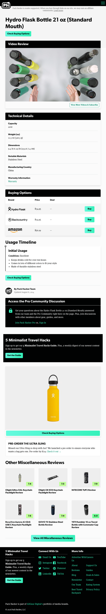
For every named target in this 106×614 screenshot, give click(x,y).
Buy (90, 209)
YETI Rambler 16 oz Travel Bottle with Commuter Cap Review (85, 525)
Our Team (76, 584)
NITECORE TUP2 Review (84, 490)
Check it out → (54, 451)
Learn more (58, 10)
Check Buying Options (18, 34)
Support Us (91, 565)
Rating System (93, 584)
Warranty (12, 181)
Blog (74, 575)
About (75, 565)
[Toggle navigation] (102, 3)
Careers (89, 557)
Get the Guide (14, 355)
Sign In (42, 322)
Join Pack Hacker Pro (25, 322)
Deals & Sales (92, 575)
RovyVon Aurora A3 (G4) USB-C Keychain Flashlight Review (18, 525)
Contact (89, 579)
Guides (89, 570)
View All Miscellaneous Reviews (53, 538)
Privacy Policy (93, 589)
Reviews (76, 570)
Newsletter (77, 579)
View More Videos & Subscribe (84, 105)
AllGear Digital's (35, 604)
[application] (53, 74)
